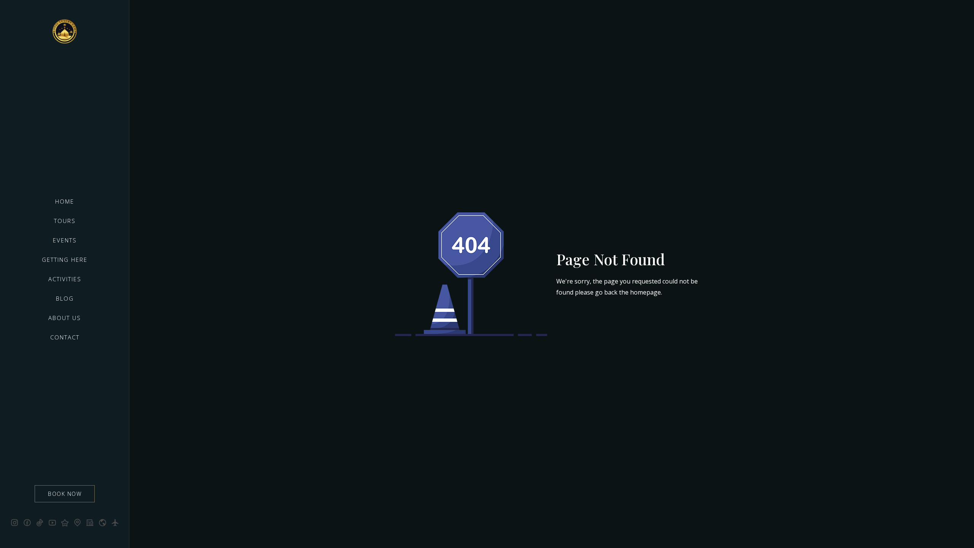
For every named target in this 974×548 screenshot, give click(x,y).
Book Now (64, 493)
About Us (64, 318)
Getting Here (65, 259)
